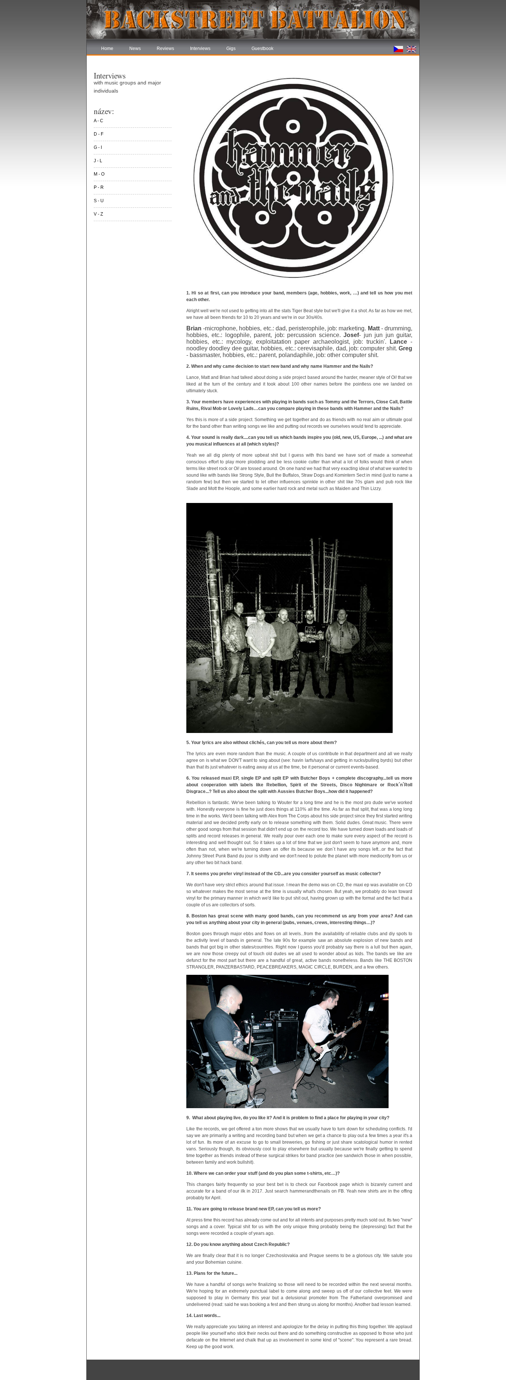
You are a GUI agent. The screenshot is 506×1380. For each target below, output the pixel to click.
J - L (98, 160)
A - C (98, 120)
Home (107, 48)
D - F (98, 134)
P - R (99, 187)
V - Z (98, 214)
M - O (99, 174)
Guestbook (262, 48)
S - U (99, 200)
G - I (98, 147)
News (135, 48)
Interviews (200, 48)
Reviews (165, 48)
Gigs (231, 48)
